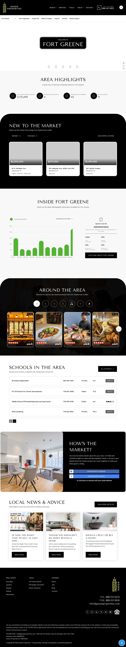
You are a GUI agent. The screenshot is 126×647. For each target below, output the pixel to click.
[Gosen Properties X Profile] (106, 612)
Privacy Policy (36, 643)
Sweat (72, 303)
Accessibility (52, 643)
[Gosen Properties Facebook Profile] (87, 612)
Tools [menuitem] (71, 7)
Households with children (104, 249)
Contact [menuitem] (54, 591)
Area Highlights (24, 18)
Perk (63, 303)
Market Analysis (46, 18)
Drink (45, 303)
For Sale (31, 136)
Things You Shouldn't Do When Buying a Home (63, 538)
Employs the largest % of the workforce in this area (101, 230)
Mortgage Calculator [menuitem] (36, 585)
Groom (80, 303)
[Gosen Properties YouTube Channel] (110, 612)
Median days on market (78, 94)
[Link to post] (26, 522)
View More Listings (106, 136)
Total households (88, 241)
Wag (89, 303)
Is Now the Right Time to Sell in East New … (25, 538)
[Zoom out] (123, 65)
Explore (57, 18)
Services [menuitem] (62, 7)
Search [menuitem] (53, 7)
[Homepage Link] (12, 7)
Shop (54, 303)
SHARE (30, 314)
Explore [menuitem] (89, 7)
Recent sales (51, 94)
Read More (19, 555)
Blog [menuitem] (53, 588)
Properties (35, 18)
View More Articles (105, 504)
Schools (64, 18)
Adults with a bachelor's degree (90, 249)
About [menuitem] (80, 7)
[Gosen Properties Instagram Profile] (92, 612)
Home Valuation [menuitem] (35, 588)
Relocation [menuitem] (10, 594)
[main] (63, 291)
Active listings (103, 94)
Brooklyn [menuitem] (9, 582)
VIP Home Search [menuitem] (35, 582)
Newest (15, 136)
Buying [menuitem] (8, 588)
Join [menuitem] (53, 585)
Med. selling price (26, 94)
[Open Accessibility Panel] (122, 643)
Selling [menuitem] (8, 591)
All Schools (106, 369)
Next (119, 329)
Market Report (74, 18)
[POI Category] (48, 67)
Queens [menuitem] (9, 585)
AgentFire (68, 643)
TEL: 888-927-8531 (110, 597)
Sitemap (45, 643)
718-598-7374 (10, 634)
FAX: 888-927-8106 (110, 600)
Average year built (103, 241)
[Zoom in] (123, 63)
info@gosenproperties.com (104, 604)
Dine (36, 303)
